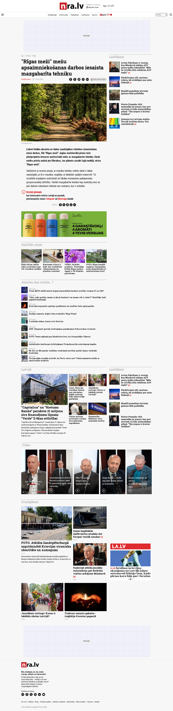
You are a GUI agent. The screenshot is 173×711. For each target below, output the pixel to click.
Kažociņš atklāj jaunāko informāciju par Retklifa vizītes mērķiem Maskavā (89, 570)
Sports (94, 15)
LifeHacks (85, 15)
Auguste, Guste (92, 7)
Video (26, 445)
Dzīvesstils (63, 15)
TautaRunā (75, 15)
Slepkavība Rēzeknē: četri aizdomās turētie (96, 418)
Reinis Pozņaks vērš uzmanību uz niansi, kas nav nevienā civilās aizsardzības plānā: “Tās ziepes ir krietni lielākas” (136, 109)
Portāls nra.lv (26, 79)
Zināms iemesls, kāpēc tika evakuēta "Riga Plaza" (53, 314)
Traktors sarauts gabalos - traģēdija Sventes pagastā (80, 615)
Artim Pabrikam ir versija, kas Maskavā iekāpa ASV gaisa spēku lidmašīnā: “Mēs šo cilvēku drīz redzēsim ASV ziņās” (136, 67)
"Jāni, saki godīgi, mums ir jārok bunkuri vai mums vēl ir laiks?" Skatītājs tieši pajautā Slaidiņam (67, 298)
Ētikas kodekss (81, 702)
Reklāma (31, 702)
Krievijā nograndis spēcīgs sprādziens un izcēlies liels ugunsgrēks (61, 306)
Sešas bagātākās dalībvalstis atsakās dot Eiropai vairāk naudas (87, 533)
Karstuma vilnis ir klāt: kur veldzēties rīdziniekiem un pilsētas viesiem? (52, 267)
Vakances (90, 702)
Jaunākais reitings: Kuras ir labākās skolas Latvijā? (96, 391)
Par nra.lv (24, 702)
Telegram (50, 199)
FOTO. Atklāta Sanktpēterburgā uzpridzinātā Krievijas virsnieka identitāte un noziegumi (46, 546)
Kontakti (96, 702)
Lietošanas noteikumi (58, 702)
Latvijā (28, 56)
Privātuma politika (45, 702)
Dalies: (55, 205)
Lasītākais (116, 57)
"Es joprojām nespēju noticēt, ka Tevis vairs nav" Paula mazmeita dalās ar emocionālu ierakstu (64, 359)
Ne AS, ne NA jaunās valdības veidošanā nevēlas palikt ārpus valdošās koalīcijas (63, 351)
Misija (37, 702)
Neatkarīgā (52, 15)
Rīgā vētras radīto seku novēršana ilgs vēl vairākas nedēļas (31, 266)
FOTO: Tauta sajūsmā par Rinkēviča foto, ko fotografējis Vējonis (60, 336)
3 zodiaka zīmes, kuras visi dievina (46, 321)
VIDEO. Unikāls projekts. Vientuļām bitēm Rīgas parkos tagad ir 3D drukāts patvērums (74, 268)
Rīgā (34, 56)
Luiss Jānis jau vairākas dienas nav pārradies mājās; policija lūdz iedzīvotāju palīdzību (76, 393)
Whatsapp (62, 199)
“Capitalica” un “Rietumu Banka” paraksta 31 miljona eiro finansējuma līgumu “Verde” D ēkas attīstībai (42, 412)
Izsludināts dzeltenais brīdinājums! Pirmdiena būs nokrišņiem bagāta (62, 344)
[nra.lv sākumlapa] (72, 6)
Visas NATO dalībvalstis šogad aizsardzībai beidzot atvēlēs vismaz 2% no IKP (66, 291)
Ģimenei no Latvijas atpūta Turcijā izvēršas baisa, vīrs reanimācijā (135, 121)
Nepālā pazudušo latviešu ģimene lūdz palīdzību (134, 92)
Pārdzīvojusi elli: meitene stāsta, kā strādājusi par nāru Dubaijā (136, 80)
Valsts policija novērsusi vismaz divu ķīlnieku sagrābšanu (77, 419)
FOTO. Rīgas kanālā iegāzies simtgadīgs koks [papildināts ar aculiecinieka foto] (96, 267)
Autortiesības (71, 702)
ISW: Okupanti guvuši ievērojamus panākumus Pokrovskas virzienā (62, 329)
